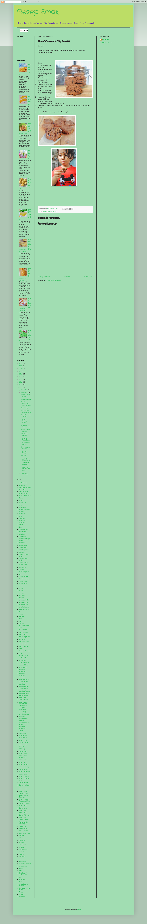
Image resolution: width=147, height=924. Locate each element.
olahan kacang (23, 760)
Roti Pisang (24, 408)
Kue (20, 621)
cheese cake (23, 565)
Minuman (22, 716)
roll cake (21, 842)
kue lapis (22, 639)
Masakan (22, 684)
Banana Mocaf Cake (25, 395)
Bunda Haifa (106, 39)
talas (20, 881)
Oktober (23, 474)
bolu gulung (22, 507)
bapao (21, 500)
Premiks (21, 835)
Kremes (21, 616)
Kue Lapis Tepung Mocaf (24, 421)
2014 (21, 385)
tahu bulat (22, 879)
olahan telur (22, 813)
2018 (21, 374)
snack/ (21, 868)
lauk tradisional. (24, 665)
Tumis (21, 892)
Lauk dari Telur (23, 658)
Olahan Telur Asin (24, 815)
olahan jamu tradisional (23, 756)
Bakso (21, 498)
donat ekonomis (24, 579)
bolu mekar (22, 513)
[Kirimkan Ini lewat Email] (63, 209)
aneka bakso (23, 483)
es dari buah (23, 583)
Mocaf (55, 211)
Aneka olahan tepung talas (23, 492)
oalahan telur (23, 738)
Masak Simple (23, 681)
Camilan (21, 552)
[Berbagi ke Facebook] (70, 209)
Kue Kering (45, 211)
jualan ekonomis (24, 609)
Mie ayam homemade (22, 708)
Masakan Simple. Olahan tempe (24, 694)
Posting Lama (88, 277)
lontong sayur (23, 667)
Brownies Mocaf (26, 399)
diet (20, 574)
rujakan (21, 847)
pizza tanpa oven (24, 833)
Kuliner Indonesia (24, 651)
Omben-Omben (24, 820)
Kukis (50, 211)
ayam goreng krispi (25, 495)
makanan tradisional (22, 670)
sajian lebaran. (23, 849)
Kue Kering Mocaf (24, 637)
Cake (20, 527)
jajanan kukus (23, 602)
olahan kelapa (23, 764)
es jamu (21, 586)
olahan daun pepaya (23, 745)
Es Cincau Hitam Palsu (25, 459)
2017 (21, 377)
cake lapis (22, 543)
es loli (21, 591)
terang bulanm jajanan (23, 885)
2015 (21, 382)
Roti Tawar (22, 845)
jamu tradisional (24, 607)
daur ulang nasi (24, 572)
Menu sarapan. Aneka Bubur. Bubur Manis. (23, 703)
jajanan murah (23, 605)
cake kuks (22, 534)
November (24, 392)
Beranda (67, 277)
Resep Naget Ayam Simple (26, 411)
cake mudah (23, 545)
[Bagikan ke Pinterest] (72, 209)
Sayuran (21, 854)
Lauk (20, 653)
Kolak (21, 614)
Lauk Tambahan (24, 662)
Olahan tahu (23, 808)
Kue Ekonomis (23, 632)
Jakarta (25, 30)
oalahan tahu (23, 735)
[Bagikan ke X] (68, 209)
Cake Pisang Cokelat (25, 463)
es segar (21, 593)
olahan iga (22, 749)
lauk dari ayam (23, 655)
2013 (21, 387)
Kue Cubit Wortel (24, 452)
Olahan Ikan (23, 751)
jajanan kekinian (24, 600)
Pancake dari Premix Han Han (25, 468)
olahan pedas (23, 789)
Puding (21, 838)
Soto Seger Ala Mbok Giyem (23, 873)
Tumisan (21, 894)
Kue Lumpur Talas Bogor (25, 439)
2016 (21, 379)
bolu (20, 505)
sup (20, 877)
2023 (21, 363)
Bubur (21, 524)
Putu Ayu (23, 455)
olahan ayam (23, 740)
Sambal (21, 852)
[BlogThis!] (66, 209)
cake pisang (23, 547)
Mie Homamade (24, 714)
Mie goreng (22, 712)
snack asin (22, 861)
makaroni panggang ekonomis (22, 675)
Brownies (22, 518)
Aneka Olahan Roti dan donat (25, 488)
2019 (21, 371)
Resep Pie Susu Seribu (26, 415)
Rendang (22, 840)
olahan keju (22, 762)
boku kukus (22, 502)
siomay (21, 859)
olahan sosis (23, 805)
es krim (21, 588)
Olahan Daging (23, 742)
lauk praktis (22, 660)
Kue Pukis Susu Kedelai (26, 443)
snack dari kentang (25, 863)
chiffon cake (22, 567)
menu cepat (22, 697)
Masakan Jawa (23, 688)
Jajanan (21, 598)
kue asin (21, 623)
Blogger (79, 909)
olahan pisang (23, 791)
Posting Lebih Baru (44, 277)
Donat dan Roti (23, 576)
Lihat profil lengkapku (106, 42)
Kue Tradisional (24, 646)
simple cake (22, 856)
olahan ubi (22, 817)
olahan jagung (23, 753)
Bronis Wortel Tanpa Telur (25, 426)
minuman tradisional (22, 727)
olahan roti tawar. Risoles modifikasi (24, 800)
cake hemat (22, 532)
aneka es (22, 485)
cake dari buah (23, 529)
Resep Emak (38, 12)
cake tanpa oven (24, 550)
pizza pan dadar (24, 831)
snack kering (23, 866)
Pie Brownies (23, 826)
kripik (20, 619)
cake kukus (22, 536)
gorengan (22, 595)
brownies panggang (22, 521)
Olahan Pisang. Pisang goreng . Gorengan (24, 795)
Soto (20, 870)
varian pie (22, 897)
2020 (21, 368)
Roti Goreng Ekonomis (29, 100)
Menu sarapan (23, 700)
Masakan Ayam (23, 686)
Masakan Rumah (24, 691)
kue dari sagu (23, 630)
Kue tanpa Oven (24, 641)
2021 (21, 366)
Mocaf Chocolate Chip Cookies (26, 403)
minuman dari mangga (23, 719)
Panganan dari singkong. (23, 823)
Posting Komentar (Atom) (53, 280)
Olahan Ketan (23, 769)
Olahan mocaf (23, 782)
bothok (21, 516)
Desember (24, 390)
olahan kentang (24, 767)
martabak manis (24, 679)
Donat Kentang (23, 581)
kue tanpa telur (23, 644)
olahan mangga (24, 776)
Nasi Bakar (22, 733)
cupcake (21, 569)
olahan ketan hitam (25, 771)
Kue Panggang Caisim (25, 447)
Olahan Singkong (24, 803)
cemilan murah (23, 562)
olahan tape (22, 810)
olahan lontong (23, 774)
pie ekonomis (23, 828)
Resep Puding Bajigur (25, 430)
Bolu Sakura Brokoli (24, 434)
